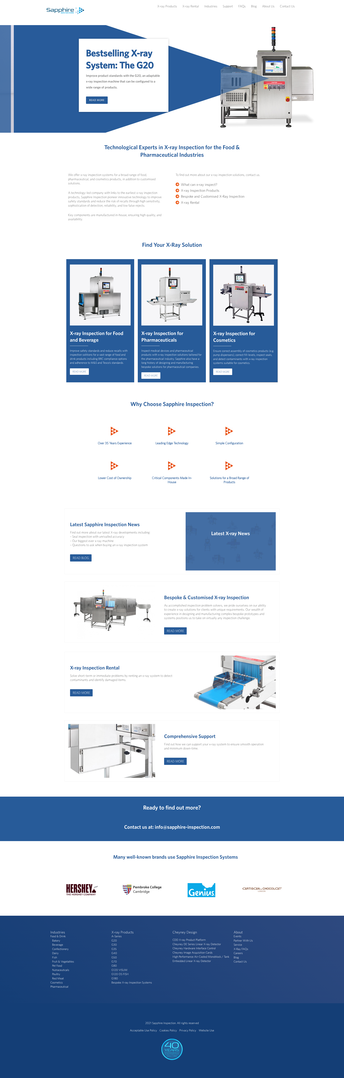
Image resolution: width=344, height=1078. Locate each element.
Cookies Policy (168, 1030)
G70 (114, 961)
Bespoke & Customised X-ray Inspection (206, 597)
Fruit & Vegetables (63, 961)
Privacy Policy (187, 1030)
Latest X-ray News (230, 533)
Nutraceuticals (60, 969)
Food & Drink (58, 936)
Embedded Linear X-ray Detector (192, 961)
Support (228, 6)
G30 (114, 944)
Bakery (56, 940)
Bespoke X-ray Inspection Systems (131, 982)
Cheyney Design (185, 932)
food (143, 175)
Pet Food (57, 965)
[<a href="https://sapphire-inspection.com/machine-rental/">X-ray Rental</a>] (187, 202)
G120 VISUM (119, 969)
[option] (82, 889)
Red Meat (58, 978)
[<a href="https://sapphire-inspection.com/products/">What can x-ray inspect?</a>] (196, 184)
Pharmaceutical (59, 986)
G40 (114, 953)
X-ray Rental (190, 6)
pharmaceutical (78, 179)
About (238, 932)
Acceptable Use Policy (143, 1030)
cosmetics (102, 179)
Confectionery (60, 948)
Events (237, 936)
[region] (172, 79)
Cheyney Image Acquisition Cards (192, 952)
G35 (114, 948)
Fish (54, 957)
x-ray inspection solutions (227, 175)
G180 (114, 978)
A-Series (116, 936)
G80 (114, 965)
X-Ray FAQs (241, 948)
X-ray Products (167, 6)
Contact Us (287, 6)
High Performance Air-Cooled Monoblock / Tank (201, 956)
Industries (210, 6)
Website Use (206, 1030)
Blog (254, 6)
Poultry (56, 974)
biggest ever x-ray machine (96, 541)
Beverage (57, 944)
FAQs (242, 6)
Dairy (55, 953)
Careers (238, 953)
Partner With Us (243, 940)
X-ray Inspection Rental (95, 668)
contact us (252, 175)
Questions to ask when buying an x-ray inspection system (110, 545)
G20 (114, 940)
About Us (268, 6)
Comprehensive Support (190, 736)
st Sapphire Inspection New (108, 524)
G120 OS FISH (119, 974)
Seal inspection (82, 536)
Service (238, 944)
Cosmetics (56, 982)
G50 (114, 957)
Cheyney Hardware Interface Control (194, 948)
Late (74, 524)
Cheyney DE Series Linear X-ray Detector (197, 944)
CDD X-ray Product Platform (189, 939)
